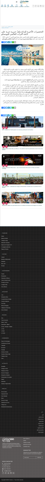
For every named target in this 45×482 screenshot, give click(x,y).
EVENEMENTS (5, 338)
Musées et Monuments (5, 259)
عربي (42, 412)
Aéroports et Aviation (5, 375)
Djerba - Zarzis (4, 322)
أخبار (43, 415)
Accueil (3, 26)
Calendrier (3, 345)
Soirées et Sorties (4, 351)
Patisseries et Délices (5, 278)
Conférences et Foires (5, 343)
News (2, 398)
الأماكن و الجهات (40, 428)
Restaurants (3, 276)
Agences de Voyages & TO (6, 244)
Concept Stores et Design (6, 299)
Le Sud (2, 328)
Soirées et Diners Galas (5, 354)
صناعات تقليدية (41, 423)
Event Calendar (4, 396)
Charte (24, 440)
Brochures (3, 347)
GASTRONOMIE (6, 270)
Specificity (3, 381)
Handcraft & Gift (4, 393)
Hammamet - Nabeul (5, 324)
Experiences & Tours (5, 402)
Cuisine (2, 273)
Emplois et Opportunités (6, 383)
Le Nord (2, 330)
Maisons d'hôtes (4, 238)
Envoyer (39, 457)
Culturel (2, 257)
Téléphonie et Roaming (5, 307)
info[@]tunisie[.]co (7, 470)
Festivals (3, 349)
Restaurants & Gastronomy (6, 406)
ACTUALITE (5, 363)
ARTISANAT (5, 291)
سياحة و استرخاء (41, 419)
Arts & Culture (4, 391)
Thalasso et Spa (4, 240)
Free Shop (3, 303)
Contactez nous (26, 446)
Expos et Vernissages (5, 341)
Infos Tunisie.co (26, 438)
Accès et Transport (5, 372)
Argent (2, 379)
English (4, 388)
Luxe (2, 294)
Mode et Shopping (4, 305)
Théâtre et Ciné (4, 356)
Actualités (3, 366)
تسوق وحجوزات (41, 432)
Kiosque (3, 265)
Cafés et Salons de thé (5, 280)
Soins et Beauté (4, 309)
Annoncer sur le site (27, 444)
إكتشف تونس (41, 417)
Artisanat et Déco (4, 297)
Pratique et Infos (4, 368)
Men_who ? (3, 263)
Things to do (3, 404)
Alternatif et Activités (5, 242)
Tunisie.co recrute (26, 442)
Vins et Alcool (4, 286)
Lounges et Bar (4, 284)
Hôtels (2, 236)
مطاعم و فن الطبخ (40, 430)
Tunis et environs (4, 320)
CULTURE (4, 254)
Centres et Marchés (5, 301)
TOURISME (4, 233)
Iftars (2, 358)
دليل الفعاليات (41, 425)
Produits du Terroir (5, 282)
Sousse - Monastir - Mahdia (6, 326)
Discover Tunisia (4, 400)
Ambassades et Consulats (6, 377)
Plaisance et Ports (4, 370)
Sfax (2, 318)
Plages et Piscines (4, 249)
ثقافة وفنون (41, 421)
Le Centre (3, 333)
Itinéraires (3, 261)
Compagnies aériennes (5, 247)
